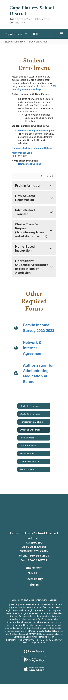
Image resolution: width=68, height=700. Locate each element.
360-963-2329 (39, 555)
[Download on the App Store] (34, 669)
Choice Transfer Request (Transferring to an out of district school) (31, 230)
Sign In (34, 584)
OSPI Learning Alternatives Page (34, 87)
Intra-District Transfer (25, 212)
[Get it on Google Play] (34, 659)
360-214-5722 (37, 560)
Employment (34, 567)
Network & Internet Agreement (33, 348)
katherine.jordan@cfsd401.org (22, 639)
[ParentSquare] (34, 651)
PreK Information (28, 185)
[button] (16, 34)
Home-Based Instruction (25, 248)
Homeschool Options (29, 163)
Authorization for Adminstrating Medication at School (38, 373)
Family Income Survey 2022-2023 (38, 327)
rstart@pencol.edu (22, 152)
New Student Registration (25, 198)
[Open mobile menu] (61, 34)
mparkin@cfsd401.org (48, 631)
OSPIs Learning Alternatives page (36, 130)
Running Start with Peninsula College (32, 147)
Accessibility (34, 579)
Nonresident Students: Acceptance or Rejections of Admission (31, 267)
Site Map (34, 573)
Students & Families (15, 41)
